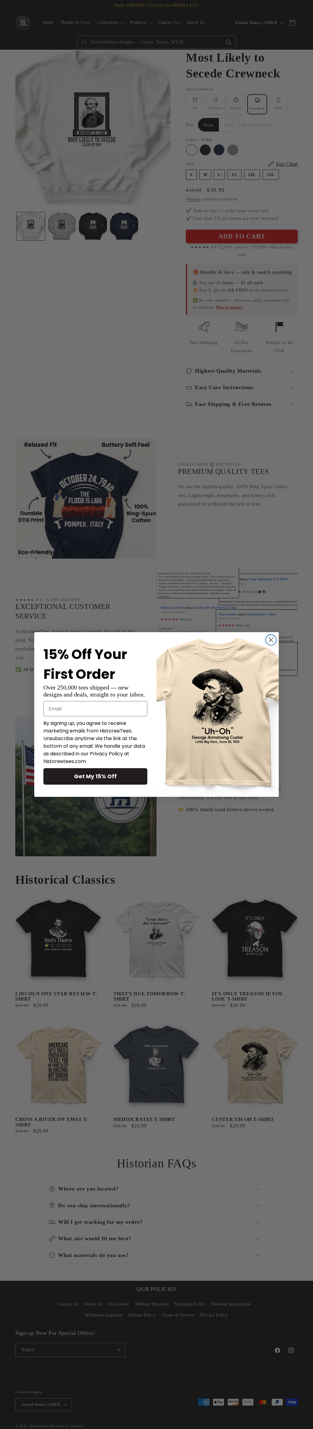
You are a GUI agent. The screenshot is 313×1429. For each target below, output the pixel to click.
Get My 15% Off (95, 776)
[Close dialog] (271, 640)
